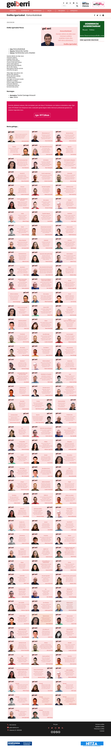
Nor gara (55, 724)
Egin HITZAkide (42, 115)
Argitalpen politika (99, 726)
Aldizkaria (13, 10)
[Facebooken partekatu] (94, 15)
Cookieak (102, 731)
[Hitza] (92, 743)
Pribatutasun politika (99, 728)
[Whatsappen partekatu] (100, 15)
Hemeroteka (73, 10)
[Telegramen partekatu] (103, 15)
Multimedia (61, 10)
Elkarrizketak (25, 10)
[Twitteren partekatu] (97, 15)
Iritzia (49, 10)
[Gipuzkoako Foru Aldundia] (20, 743)
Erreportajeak (37, 10)
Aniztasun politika (99, 724)
